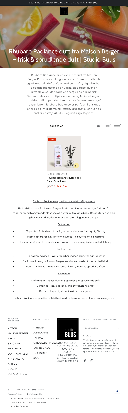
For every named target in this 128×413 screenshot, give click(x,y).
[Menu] (9, 11)
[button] (102, 11)
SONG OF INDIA (17, 373)
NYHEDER (38, 327)
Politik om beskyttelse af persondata (27, 398)
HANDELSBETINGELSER (46, 342)
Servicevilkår (53, 398)
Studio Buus (21, 389)
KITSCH (12, 328)
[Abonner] (118, 328)
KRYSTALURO (16, 358)
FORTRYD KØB (41, 347)
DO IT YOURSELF (18, 353)
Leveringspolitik (18, 402)
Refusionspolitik (34, 394)
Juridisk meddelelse (37, 402)
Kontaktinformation (20, 406)
